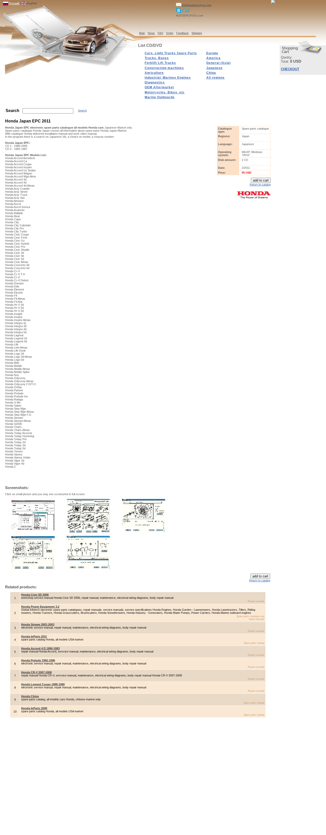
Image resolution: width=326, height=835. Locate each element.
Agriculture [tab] (154, 73)
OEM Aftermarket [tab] (159, 87)
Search (82, 110)
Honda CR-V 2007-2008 (36, 672)
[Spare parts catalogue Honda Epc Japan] (33, 530)
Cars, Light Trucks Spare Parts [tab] (171, 53)
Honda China (30, 696)
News (151, 33)
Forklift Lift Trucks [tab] (160, 63)
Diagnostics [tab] (155, 82)
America (213, 58)
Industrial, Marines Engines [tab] (168, 77)
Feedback (182, 33)
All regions (215, 77)
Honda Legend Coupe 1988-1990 (43, 684)
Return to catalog (260, 184)
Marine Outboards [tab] (160, 97)
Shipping (197, 33)
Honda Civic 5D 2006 (35, 594)
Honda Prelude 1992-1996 (38, 660)
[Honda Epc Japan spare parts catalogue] (143, 531)
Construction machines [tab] (164, 68)
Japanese (214, 68)
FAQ (160, 33)
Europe (212, 53)
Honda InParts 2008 (34, 708)
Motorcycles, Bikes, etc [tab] (165, 92)
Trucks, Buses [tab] (157, 58)
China (211, 73)
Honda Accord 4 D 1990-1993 (40, 648)
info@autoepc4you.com (196, 5)
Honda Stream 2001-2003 (37, 624)
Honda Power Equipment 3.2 (40, 606)
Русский (14, 3)
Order (169, 33)
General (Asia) (218, 63)
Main (142, 33)
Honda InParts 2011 (34, 636)
